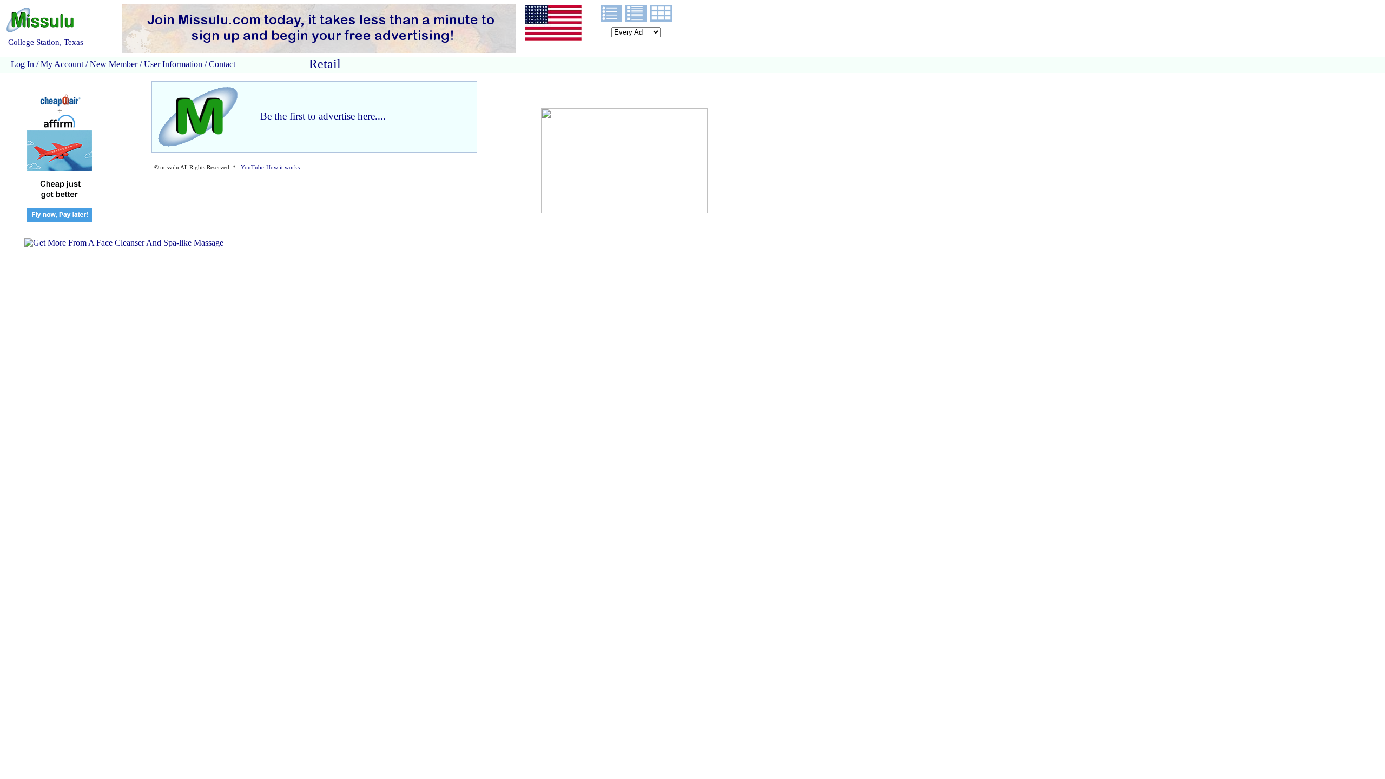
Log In (22, 64)
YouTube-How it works (270, 167)
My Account (62, 64)
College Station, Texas (45, 42)
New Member (113, 64)
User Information (173, 64)
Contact (221, 64)
